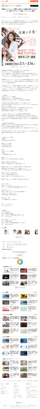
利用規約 (17, 405)
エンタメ (5, 3)
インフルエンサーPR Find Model (31, 390)
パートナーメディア (4, 390)
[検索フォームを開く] (28, 1)
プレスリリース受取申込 (17, 395)
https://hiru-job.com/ (8, 216)
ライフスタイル (22, 3)
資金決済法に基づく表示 (32, 405)
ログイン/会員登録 (35, 1)
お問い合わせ (20, 255)
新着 (3, 3)
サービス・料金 (3, 387)
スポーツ (26, 3)
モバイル (36, 3)
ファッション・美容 (16, 3)
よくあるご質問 (16, 392)
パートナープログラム (11, 405)
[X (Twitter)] (19, 402)
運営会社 (5, 405)
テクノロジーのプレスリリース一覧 (10, 380)
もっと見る (35, 292)
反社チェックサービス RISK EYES (31, 397)
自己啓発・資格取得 (18, 244)
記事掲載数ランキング (4, 391)
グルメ (9, 3)
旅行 (11, 3)
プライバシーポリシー (23, 405)
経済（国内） (24, 244)
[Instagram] (21, 402)
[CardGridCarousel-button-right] (38, 232)
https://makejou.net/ (7, 205)
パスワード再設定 (16, 389)
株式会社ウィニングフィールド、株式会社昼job (9, 17)
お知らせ (15, 393)
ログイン (15, 387)
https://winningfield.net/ (9, 224)
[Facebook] (17, 402)
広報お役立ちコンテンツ (4, 393)
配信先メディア (3, 388)
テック (33, 3)
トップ (3, 380)
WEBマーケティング (10, 244)
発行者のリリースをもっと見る (20, 287)
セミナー (15, 398)
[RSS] (23, 402)
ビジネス (30, 3)
